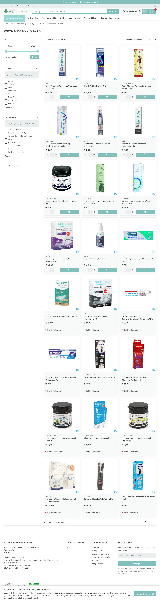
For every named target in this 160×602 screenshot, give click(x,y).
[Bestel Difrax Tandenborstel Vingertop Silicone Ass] (107, 155)
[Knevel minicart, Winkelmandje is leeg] (144, 11)
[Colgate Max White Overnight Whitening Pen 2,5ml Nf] (138, 354)
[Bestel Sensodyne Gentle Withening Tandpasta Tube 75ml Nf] (69, 155)
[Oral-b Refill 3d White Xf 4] (100, 63)
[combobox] (69, 11)
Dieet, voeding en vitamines (70, 18)
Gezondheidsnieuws (18, 6)
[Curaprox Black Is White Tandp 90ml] (100, 476)
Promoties (34, 18)
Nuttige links (97, 550)
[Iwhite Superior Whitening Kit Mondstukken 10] (62, 236)
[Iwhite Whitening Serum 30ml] (100, 236)
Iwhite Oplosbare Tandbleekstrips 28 (61, 316)
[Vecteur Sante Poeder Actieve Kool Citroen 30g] (138, 415)
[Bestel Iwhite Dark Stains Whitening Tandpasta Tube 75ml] (145, 155)
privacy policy (123, 573)
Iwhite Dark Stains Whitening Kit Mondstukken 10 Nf (97, 317)
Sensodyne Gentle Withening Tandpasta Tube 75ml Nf (57, 144)
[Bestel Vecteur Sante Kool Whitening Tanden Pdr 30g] (69, 212)
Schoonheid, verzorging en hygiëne (24, 23)
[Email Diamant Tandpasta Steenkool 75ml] (100, 354)
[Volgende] (154, 522)
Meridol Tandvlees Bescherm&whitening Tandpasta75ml (137, 317)
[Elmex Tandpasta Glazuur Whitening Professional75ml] (62, 354)
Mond (42, 23)
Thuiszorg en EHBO (49, 18)
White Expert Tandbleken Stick (96, 438)
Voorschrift (32, 6)
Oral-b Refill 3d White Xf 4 (95, 86)
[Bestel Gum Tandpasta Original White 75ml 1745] (145, 270)
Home (6, 23)
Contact (6, 6)
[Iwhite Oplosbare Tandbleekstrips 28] (62, 293)
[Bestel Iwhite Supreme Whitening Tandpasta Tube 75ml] (69, 97)
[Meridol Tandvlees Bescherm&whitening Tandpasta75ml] (138, 293)
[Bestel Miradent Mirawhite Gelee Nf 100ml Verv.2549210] (145, 212)
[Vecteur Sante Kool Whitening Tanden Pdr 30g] (62, 178)
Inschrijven (137, 563)
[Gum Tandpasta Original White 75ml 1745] (138, 236)
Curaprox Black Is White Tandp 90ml (99, 499)
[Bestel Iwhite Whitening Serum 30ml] (107, 270)
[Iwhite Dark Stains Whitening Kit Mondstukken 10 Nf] (100, 293)
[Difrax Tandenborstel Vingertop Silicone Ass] (100, 120)
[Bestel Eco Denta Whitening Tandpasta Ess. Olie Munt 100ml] (107, 212)
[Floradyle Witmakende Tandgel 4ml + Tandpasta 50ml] (62, 476)
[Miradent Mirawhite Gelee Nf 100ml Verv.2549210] (138, 178)
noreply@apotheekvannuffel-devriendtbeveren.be (36, 560)
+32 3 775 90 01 (18, 557)
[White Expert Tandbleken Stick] (100, 415)
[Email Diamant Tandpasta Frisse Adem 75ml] (138, 476)
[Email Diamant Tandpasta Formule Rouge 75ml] (138, 63)
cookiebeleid (33, 598)
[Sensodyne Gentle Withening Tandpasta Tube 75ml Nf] (62, 120)
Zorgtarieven (97, 563)
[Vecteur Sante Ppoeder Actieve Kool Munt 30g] (62, 415)
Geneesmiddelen (90, 18)
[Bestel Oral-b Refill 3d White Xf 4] (107, 97)
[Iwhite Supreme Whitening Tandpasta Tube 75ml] (62, 63)
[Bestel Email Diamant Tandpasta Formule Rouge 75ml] (145, 97)
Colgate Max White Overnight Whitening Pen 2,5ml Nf (134, 378)
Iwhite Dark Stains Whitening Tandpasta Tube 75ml (134, 144)
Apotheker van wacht (101, 557)
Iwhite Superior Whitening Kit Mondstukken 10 (57, 259)
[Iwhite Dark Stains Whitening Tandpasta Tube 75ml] (138, 120)
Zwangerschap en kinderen (111, 18)
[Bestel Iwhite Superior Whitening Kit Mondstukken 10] (69, 270)
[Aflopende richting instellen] (154, 39)
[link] (146, 522)
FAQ (68, 547)
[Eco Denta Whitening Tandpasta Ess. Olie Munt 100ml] (100, 178)
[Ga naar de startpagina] (15, 11)
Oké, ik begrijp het (145, 593)
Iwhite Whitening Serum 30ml (96, 258)
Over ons (95, 547)
